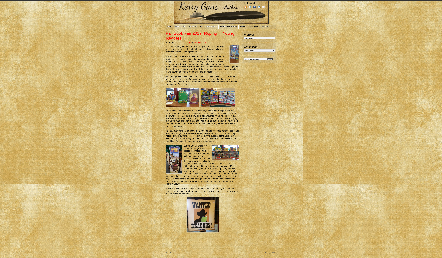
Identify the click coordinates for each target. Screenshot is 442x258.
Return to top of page (172, 253)
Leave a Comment (200, 42)
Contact (265, 27)
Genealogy (253, 27)
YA (201, 27)
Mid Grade (193, 27)
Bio (184, 27)
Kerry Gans (187, 42)
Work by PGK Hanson (228, 27)
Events (243, 27)
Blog (177, 27)
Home (169, 27)
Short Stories (211, 27)
